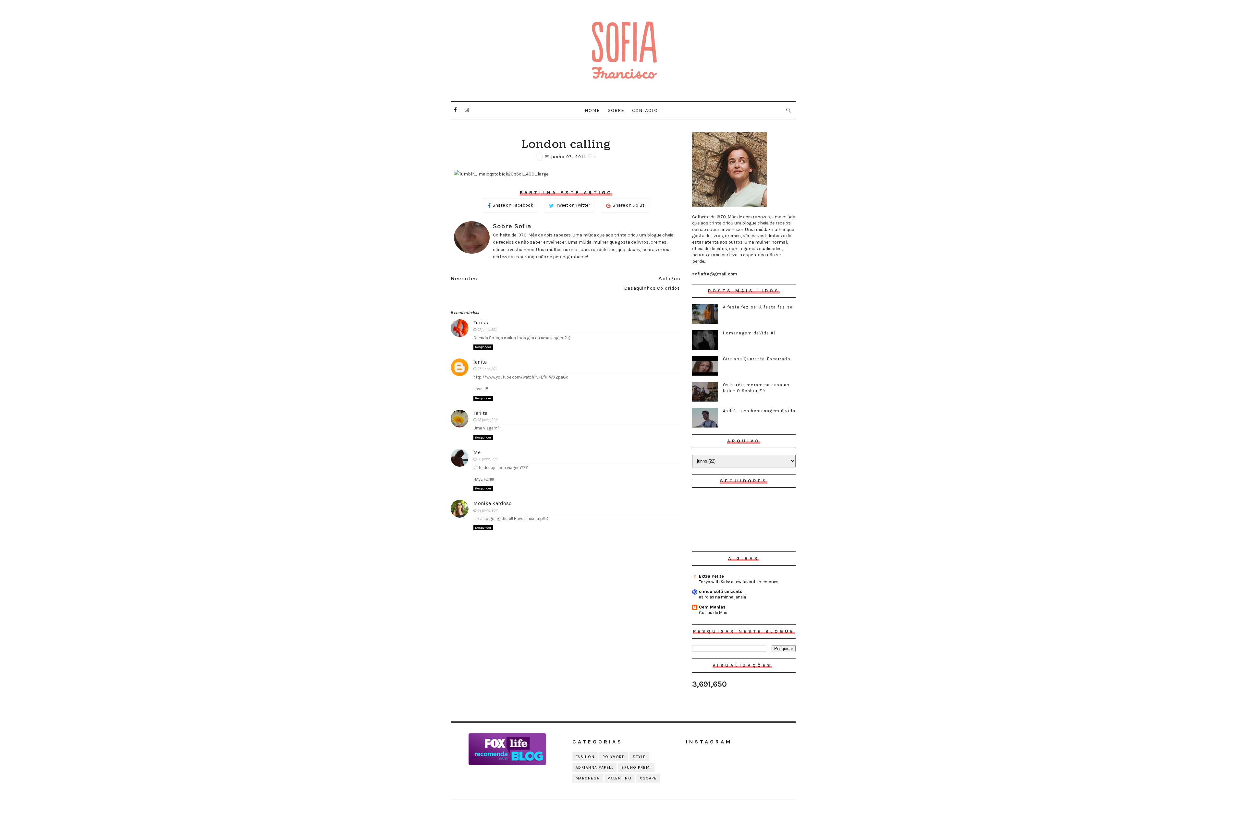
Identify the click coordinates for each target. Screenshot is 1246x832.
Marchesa (588, 778)
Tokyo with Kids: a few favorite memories (738, 581)
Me (477, 452)
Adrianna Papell (595, 767)
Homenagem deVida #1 (749, 333)
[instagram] (467, 110)
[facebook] (455, 110)
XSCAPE (648, 778)
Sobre (616, 110)
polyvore (614, 756)
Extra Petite (711, 576)
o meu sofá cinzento (720, 591)
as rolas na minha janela (722, 597)
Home (592, 110)
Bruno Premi (636, 767)
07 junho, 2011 (487, 330)
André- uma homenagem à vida (759, 410)
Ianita (480, 362)
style (639, 756)
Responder (483, 347)
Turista (481, 323)
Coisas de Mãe (713, 612)
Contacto (645, 110)
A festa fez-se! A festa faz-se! (758, 307)
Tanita (480, 413)
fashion (585, 756)
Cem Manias (712, 607)
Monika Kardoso (492, 503)
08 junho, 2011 (487, 420)
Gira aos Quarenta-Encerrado (757, 358)
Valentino (620, 778)
